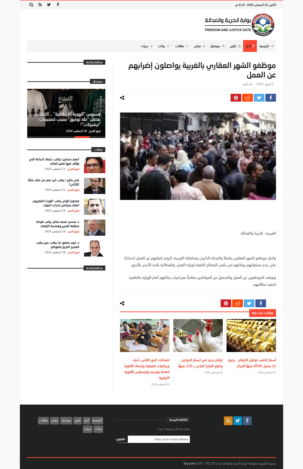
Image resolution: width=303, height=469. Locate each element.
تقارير (78, 420)
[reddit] (247, 98)
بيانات (98, 429)
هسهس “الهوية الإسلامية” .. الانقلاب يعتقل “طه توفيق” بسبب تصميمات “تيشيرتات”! (67, 119)
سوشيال (66, 420)
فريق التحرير (94, 130)
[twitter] (259, 98)
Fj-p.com (189, 463)
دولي (54, 420)
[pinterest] (236, 98)
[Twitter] (49, 4)
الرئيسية (97, 420)
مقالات (43, 420)
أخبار (245, 84)
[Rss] (40, 4)
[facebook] (270, 98)
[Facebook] (57, 4)
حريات (87, 429)
